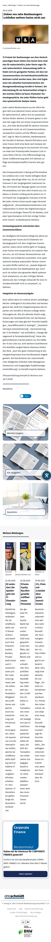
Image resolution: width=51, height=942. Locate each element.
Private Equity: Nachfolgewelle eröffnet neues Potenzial (25, 679)
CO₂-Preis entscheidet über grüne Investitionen (40, 679)
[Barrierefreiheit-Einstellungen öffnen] (46, 475)
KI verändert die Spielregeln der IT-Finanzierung (10, 679)
